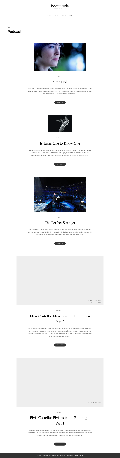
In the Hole (60, 81)
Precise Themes (78, 455)
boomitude (60, 6)
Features (63, 15)
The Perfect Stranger (60, 222)
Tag (9, 27)
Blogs (70, 15)
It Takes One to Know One (60, 143)
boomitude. (50, 455)
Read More (60, 102)
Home (49, 15)
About (56, 15)
